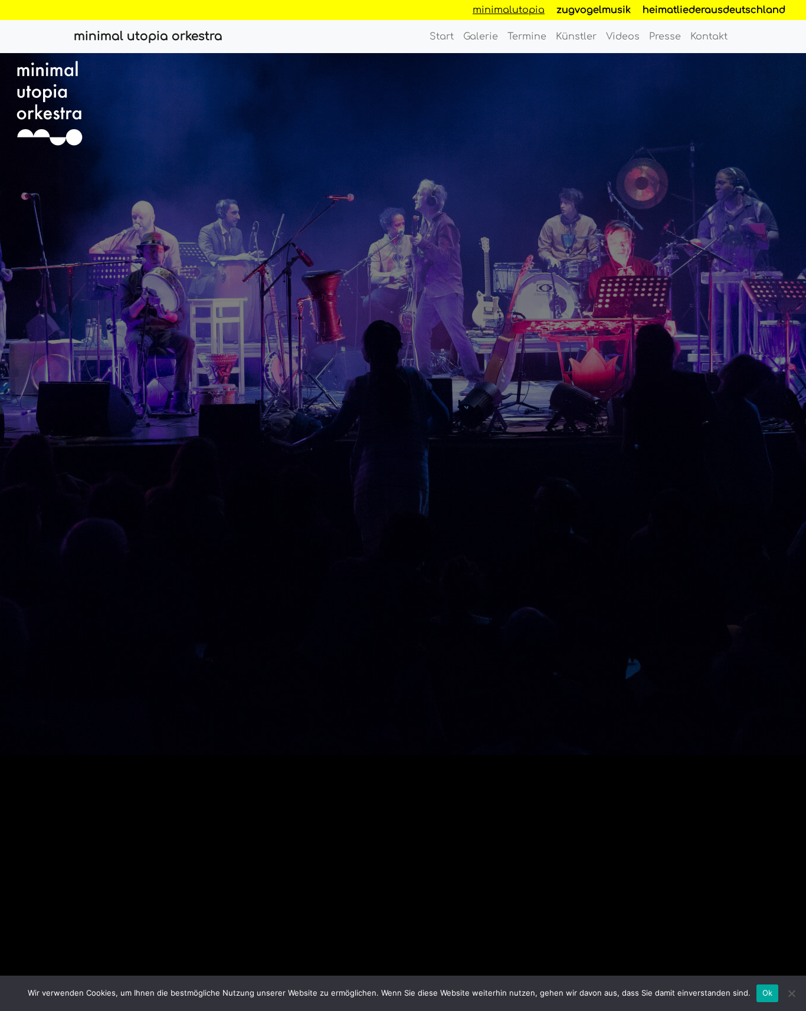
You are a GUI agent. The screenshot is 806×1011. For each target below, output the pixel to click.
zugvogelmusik (593, 10)
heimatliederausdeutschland (714, 10)
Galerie (480, 36)
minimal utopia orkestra (148, 36)
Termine (526, 36)
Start (442, 36)
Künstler (576, 36)
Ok (767, 992)
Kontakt (709, 36)
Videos (623, 36)
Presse (665, 36)
